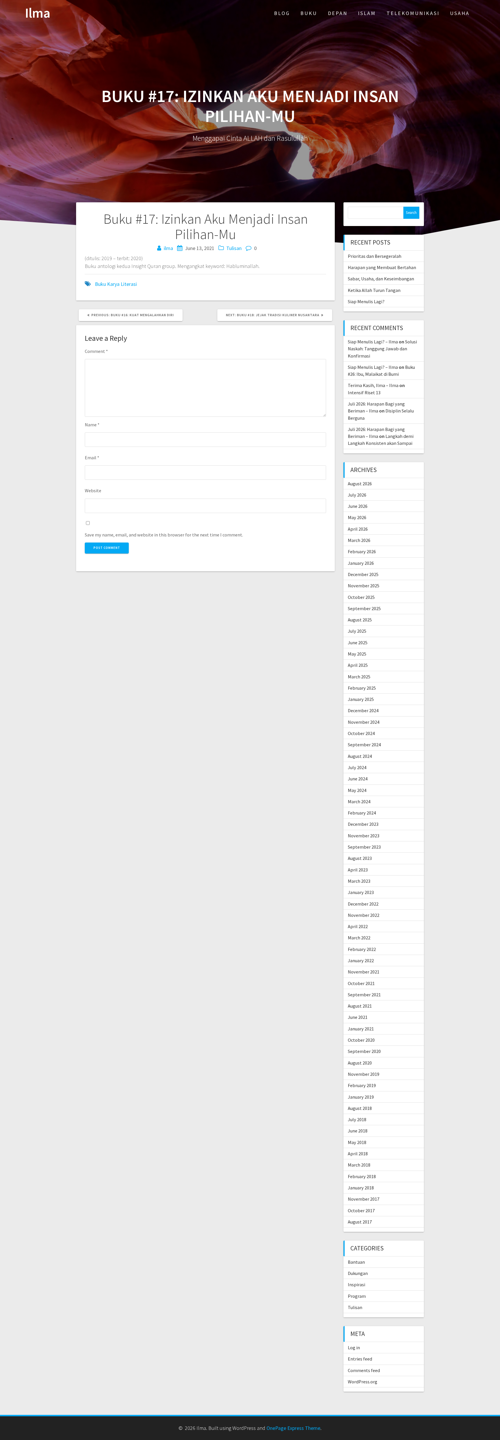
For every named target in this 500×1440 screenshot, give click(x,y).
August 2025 (360, 620)
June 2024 (357, 779)
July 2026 (357, 495)
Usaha (460, 13)
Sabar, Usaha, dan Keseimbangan (381, 279)
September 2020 (364, 1051)
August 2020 (360, 1063)
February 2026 (362, 551)
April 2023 (358, 870)
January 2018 (361, 1188)
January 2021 (361, 1029)
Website (93, 490)
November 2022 (363, 915)
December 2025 (363, 574)
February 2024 (362, 813)
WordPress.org (362, 1382)
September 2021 (364, 994)
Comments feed (364, 1370)
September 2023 (364, 847)
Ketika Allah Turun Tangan (374, 290)
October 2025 (361, 597)
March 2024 (359, 801)
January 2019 (361, 1097)
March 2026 (359, 540)
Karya (113, 284)
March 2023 (359, 881)
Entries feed (360, 1359)
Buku (308, 13)
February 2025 (362, 688)
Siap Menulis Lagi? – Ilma (373, 342)
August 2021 (360, 1006)
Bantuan (356, 1262)
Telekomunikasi (413, 13)
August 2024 (360, 756)
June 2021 (357, 1017)
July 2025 (357, 631)
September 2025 (364, 608)
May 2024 (357, 790)
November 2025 (363, 585)
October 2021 (361, 983)
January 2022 (361, 960)
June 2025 (357, 642)
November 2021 (363, 972)
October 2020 (361, 1040)
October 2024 (361, 733)
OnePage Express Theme (293, 1428)
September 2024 (364, 744)
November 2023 (363, 836)
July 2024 (357, 767)
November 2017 (363, 1199)
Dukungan (358, 1273)
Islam (367, 13)
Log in (354, 1347)
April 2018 (358, 1153)
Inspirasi (356, 1284)
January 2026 (361, 563)
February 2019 (362, 1085)
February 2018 (362, 1176)
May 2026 (357, 517)
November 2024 (363, 722)
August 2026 (360, 483)
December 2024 (363, 710)
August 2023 (360, 858)
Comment (96, 351)
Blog (282, 13)
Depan (338, 13)
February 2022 (362, 949)
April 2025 (358, 665)
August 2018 (360, 1108)
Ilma (37, 13)
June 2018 (357, 1131)
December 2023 (363, 824)
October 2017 (361, 1210)
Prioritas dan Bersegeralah (374, 256)
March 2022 (359, 938)
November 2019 (363, 1074)
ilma (168, 248)
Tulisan (234, 248)
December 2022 (363, 904)
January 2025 (361, 699)
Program (357, 1296)
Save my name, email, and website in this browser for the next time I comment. (164, 535)
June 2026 (357, 506)
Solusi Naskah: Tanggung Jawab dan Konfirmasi (382, 349)
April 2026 (358, 529)
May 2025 (357, 654)
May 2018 (357, 1142)
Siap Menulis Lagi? (366, 301)
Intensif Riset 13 (364, 392)
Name (92, 424)
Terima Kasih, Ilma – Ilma (373, 385)
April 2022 (358, 926)
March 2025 (359, 677)
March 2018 (359, 1165)
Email (92, 457)
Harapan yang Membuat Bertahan (382, 267)
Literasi (129, 284)
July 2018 (357, 1119)
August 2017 (360, 1222)
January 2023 (361, 892)
